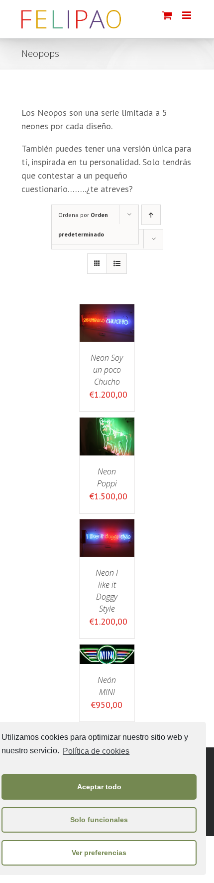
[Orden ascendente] (151, 215)
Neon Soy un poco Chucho (107, 369)
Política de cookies (96, 751)
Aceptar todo (99, 787)
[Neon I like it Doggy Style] (107, 526)
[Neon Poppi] (107, 424)
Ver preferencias (99, 853)
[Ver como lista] (116, 263)
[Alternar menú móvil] (187, 15)
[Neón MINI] (107, 651)
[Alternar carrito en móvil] (167, 15)
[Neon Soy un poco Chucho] (107, 311)
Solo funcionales (99, 820)
